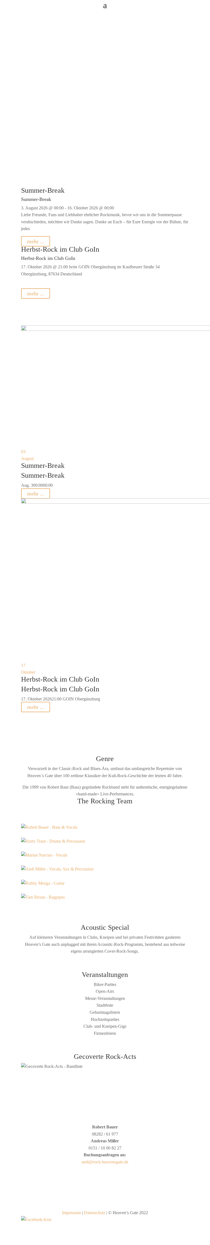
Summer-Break (43, 190)
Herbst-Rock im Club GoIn (60, 249)
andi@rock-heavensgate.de (104, 1162)
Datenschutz (94, 1212)
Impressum (71, 1212)
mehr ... (35, 241)
